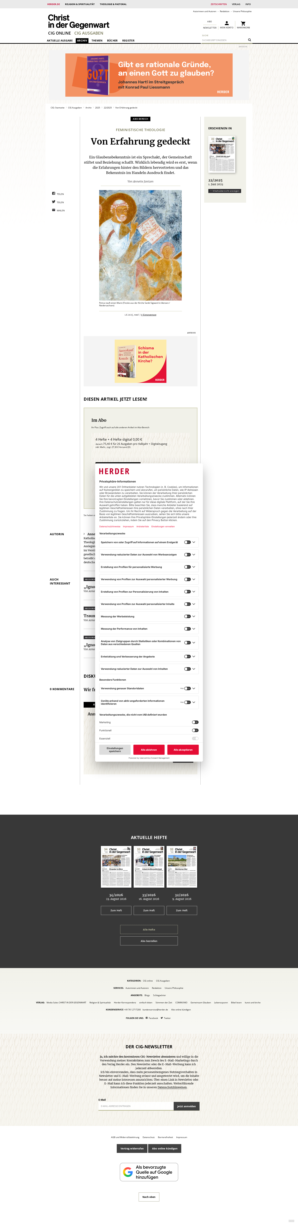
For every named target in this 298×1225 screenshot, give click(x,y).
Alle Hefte (149, 929)
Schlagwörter (159, 995)
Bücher (112, 40)
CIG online (59, 33)
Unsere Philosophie (242, 11)
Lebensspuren (221, 1002)
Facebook (153, 1018)
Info (248, 4)
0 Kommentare (148, 315)
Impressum (181, 1137)
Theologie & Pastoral (113, 4)
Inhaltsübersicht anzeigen (226, 190)
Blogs (147, 995)
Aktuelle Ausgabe (60, 40)
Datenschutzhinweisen (172, 1087)
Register (128, 40)
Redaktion (224, 11)
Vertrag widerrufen (132, 1148)
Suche (205, 35)
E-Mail (102, 1099)
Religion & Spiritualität (80, 4)
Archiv (82, 40)
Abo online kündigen (181, 1009)
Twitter (167, 1018)
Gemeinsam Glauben (201, 1002)
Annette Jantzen (143, 181)
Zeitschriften (219, 4)
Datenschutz (149, 1137)
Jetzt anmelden (186, 1106)
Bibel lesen (236, 1002)
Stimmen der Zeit (164, 1002)
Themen (97, 40)
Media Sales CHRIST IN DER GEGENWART (66, 1002)
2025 (97, 107)
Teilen (60, 194)
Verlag (236, 4)
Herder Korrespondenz (125, 1002)
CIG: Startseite (57, 107)
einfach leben (145, 1002)
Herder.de (53, 4)
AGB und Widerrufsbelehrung (125, 1137)
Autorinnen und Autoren (204, 11)
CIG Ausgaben (88, 33)
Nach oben (148, 1197)
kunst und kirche (253, 1002)
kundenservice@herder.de (155, 1009)
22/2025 (108, 107)
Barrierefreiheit (165, 1137)
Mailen (61, 210)
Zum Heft (116, 910)
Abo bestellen (149, 941)
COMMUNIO (181, 1002)
